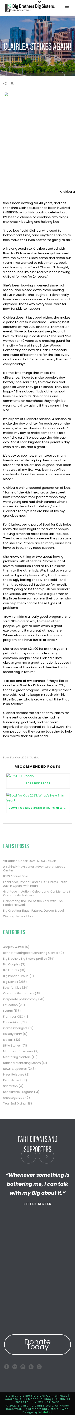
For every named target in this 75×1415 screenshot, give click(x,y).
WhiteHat (45, 1412)
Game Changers (15, 1028)
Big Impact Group (16, 976)
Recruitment (12, 1080)
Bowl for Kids (12, 987)
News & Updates (15, 1069)
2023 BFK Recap (38, 783)
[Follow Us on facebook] (6, 1366)
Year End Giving (14, 1103)
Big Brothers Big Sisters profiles (25, 958)
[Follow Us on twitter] (31, 1366)
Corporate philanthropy (20, 999)
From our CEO (13, 1016)
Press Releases (13, 1074)
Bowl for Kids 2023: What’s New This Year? (39, 808)
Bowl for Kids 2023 (15, 757)
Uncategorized (13, 1098)
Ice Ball (8, 1040)
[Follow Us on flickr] (14, 1366)
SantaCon (10, 1086)
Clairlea (34, 757)
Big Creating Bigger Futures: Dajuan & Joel (33, 910)
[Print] (14, 83)
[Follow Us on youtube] (39, 1366)
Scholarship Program (18, 1092)
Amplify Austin (13, 947)
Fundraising (11, 1022)
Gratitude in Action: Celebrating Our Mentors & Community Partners (37, 893)
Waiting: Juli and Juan (19, 916)
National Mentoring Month (22, 1063)
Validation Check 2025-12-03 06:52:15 (29, 861)
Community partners (18, 993)
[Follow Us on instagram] (22, 1366)
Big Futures (11, 970)
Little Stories (12, 1045)
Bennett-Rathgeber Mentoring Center (30, 953)
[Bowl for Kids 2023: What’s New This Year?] (38, 798)
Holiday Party (12, 1034)
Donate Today (37, 1344)
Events (8, 1011)
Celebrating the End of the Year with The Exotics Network (33, 903)
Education (10, 1005)
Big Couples (11, 964)
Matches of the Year (18, 1051)
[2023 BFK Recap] (38, 776)
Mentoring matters (17, 1057)
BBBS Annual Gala (15, 876)
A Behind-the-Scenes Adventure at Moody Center (34, 868)
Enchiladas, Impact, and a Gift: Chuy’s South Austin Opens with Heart (35, 884)
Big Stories (10, 982)
